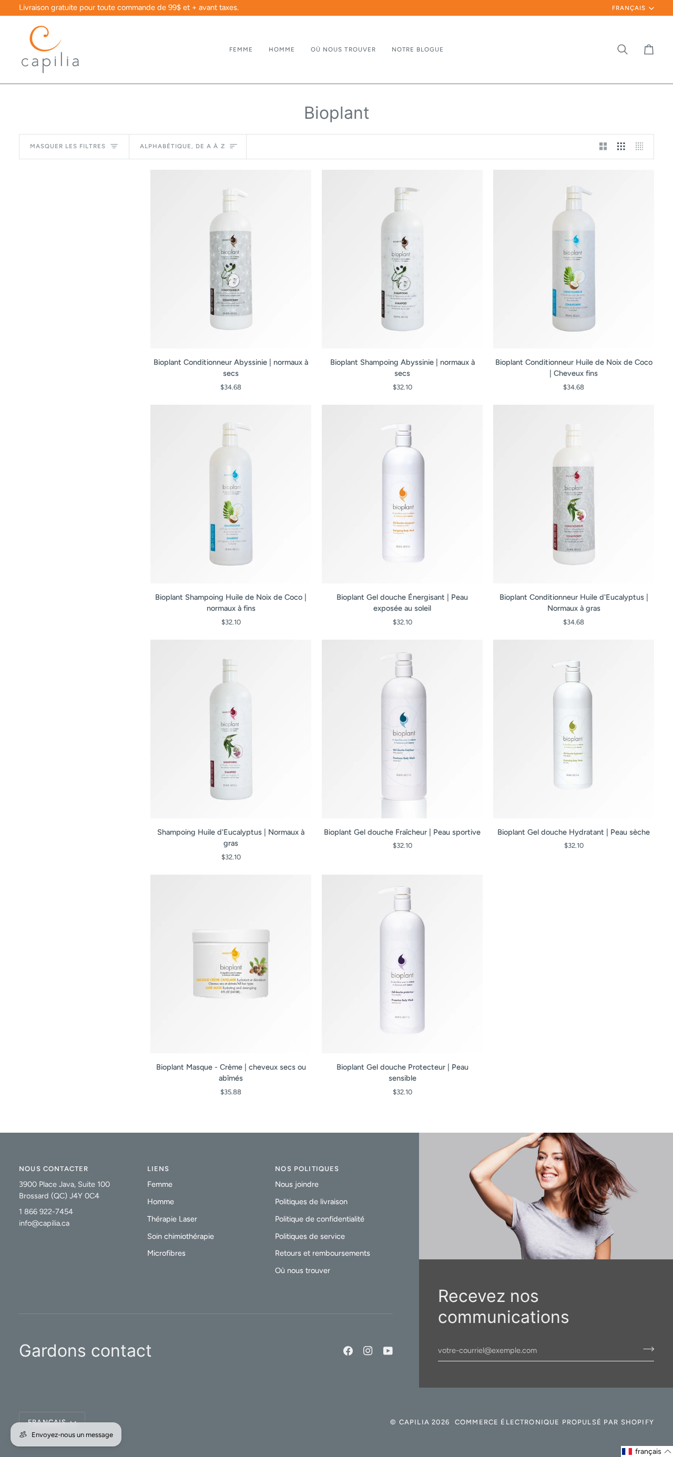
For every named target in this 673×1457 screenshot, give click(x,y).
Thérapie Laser (172, 1219)
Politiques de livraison (311, 1201)
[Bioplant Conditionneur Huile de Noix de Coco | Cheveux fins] (573, 259)
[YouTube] (388, 1351)
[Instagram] (368, 1351)
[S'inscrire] (645, 1348)
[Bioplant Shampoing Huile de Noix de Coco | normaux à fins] (230, 494)
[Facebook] (348, 1351)
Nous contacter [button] (53, 1169)
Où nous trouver (302, 1270)
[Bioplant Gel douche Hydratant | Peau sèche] (573, 729)
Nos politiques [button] (307, 1169)
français (629, 8)
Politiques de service (310, 1236)
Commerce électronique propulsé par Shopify (554, 1422)
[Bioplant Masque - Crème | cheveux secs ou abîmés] (230, 964)
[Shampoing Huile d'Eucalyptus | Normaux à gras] (230, 729)
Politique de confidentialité (319, 1219)
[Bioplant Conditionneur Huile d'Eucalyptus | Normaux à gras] (573, 494)
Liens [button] (158, 1169)
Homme (160, 1201)
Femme (159, 1184)
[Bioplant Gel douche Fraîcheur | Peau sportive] (402, 729)
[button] (241, 50)
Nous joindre (297, 1184)
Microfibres (166, 1253)
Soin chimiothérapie (180, 1236)
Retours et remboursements (322, 1253)
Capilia (414, 1422)
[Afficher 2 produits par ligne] (603, 147)
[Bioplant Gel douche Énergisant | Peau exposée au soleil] (402, 494)
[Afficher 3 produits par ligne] (621, 147)
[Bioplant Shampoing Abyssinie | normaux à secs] (402, 259)
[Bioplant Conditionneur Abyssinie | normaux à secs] (230, 259)
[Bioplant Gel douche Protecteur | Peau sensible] (402, 964)
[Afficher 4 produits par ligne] (642, 147)
